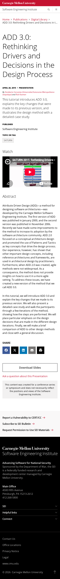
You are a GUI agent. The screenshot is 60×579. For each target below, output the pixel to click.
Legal (5, 557)
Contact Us (8, 539)
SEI (4, 506)
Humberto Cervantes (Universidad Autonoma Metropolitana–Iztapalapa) (28, 93)
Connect (7, 519)
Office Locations (11, 545)
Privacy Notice (10, 551)
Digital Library (39, 19)
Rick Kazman (21, 94)
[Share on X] (14, 350)
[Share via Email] (32, 350)
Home (6, 19)
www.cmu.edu (10, 563)
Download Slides (30, 367)
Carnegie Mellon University (27, 572)
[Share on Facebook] (6, 350)
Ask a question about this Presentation (25, 376)
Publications (20, 19)
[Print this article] (40, 350)
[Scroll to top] (56, 572)
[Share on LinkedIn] (23, 350)
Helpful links (9, 512)
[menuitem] (20, 9)
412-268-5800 (10, 497)
